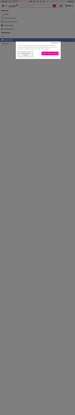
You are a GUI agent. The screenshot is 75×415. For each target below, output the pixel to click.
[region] (38, 50)
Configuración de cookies (25, 54)
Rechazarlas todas (55, 42)
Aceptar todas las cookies (50, 53)
